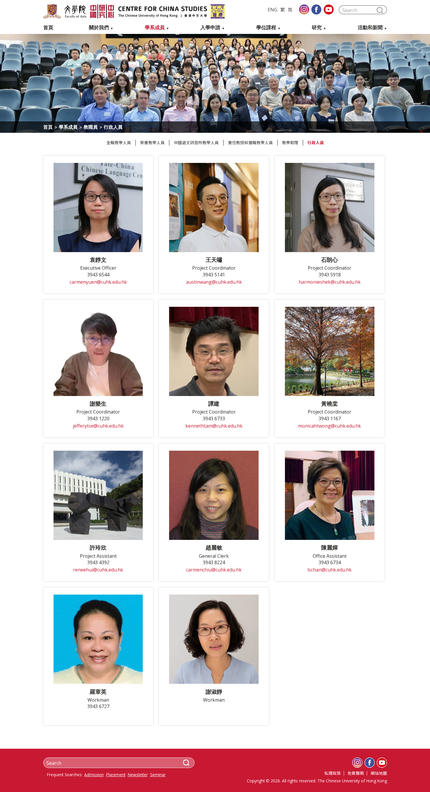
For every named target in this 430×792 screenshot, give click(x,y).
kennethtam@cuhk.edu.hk (213, 426)
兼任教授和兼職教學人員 (250, 142)
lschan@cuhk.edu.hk (329, 570)
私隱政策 (332, 773)
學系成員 (155, 28)
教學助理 (290, 142)
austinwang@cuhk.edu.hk (214, 282)
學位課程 (266, 28)
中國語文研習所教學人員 (196, 142)
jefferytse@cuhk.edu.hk (98, 426)
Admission (94, 774)
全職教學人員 (118, 142)
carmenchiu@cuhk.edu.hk (214, 570)
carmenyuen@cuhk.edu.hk (98, 282)
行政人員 (315, 142)
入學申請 (210, 28)
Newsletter (138, 774)
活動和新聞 (370, 28)
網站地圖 (379, 773)
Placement (115, 774)
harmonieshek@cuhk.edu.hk (330, 282)
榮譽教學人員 (152, 142)
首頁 (48, 28)
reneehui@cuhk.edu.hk (98, 570)
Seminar (158, 774)
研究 (317, 28)
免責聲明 (356, 773)
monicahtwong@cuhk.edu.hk (329, 426)
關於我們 (99, 28)
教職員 (91, 127)
